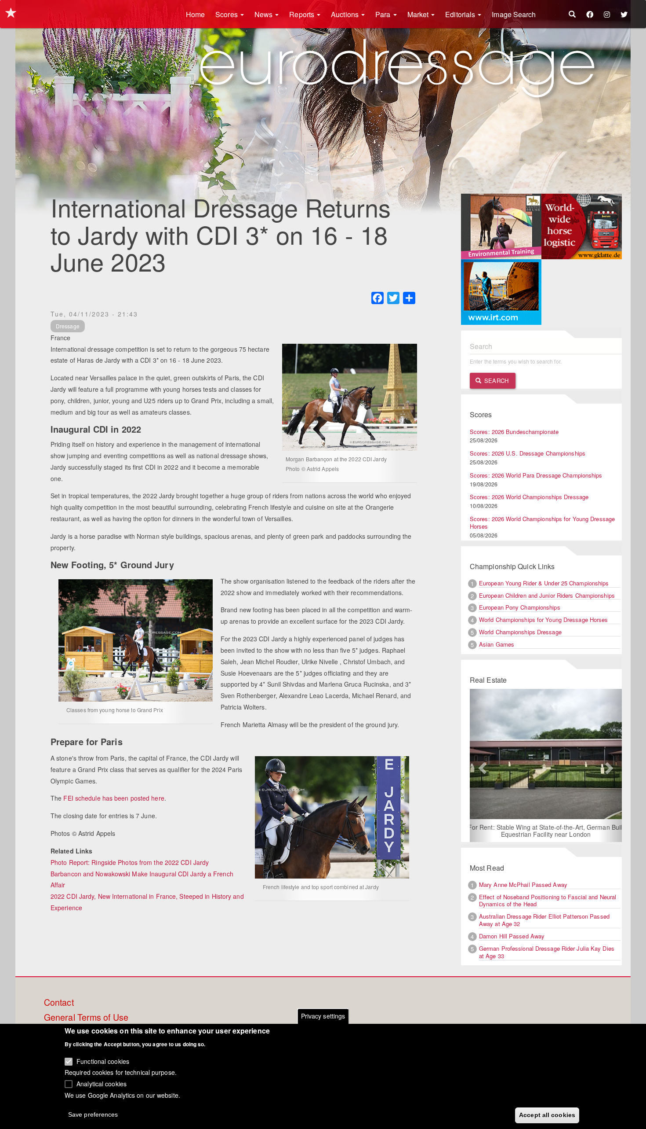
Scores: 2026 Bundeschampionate (514, 431)
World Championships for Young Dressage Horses (543, 619)
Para (383, 14)
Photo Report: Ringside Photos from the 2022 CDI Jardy (130, 862)
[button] (481, 765)
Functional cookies (102, 1060)
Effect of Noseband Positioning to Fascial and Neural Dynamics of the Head (547, 900)
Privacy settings (323, 1015)
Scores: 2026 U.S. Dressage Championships (527, 453)
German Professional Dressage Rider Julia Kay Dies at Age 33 (546, 952)
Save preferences (93, 1114)
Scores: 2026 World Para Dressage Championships (536, 475)
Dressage (68, 326)
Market (419, 14)
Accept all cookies (547, 1114)
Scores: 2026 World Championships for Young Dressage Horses (542, 522)
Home (195, 14)
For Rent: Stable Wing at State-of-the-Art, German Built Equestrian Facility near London (546, 831)
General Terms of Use (86, 1017)
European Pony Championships (519, 607)
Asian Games (496, 644)
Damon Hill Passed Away (511, 936)
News (264, 14)
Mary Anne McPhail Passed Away (523, 884)
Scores (227, 14)
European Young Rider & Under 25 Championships (544, 583)
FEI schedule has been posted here (113, 798)
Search (495, 380)
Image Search (514, 14)
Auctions (345, 14)
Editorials (461, 14)
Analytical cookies (101, 1083)
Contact (59, 1002)
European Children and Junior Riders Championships (547, 595)
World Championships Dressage (520, 632)
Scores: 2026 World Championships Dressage (529, 497)
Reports (302, 14)
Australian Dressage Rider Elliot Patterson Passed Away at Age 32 (544, 920)
